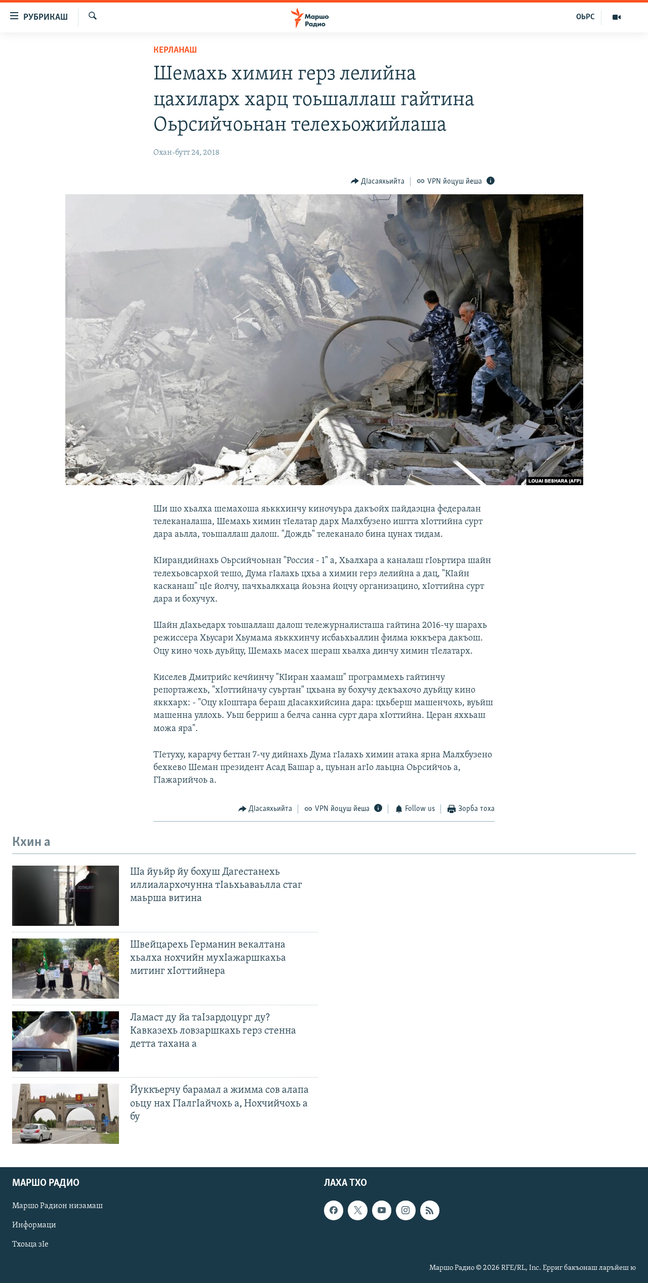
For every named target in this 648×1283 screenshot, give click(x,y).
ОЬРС (585, 17)
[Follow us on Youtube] (381, 1210)
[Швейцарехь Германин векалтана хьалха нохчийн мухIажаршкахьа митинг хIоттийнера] (65, 968)
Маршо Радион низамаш (57, 1207)
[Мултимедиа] (616, 17)
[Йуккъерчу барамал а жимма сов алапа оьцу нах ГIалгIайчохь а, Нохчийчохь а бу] (65, 1114)
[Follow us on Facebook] (333, 1210)
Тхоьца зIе (30, 1245)
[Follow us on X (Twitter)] (357, 1210)
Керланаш (175, 50)
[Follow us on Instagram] (405, 1210)
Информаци (34, 1226)
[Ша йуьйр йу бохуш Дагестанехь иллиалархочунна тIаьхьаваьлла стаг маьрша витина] (65, 896)
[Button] (378, 181)
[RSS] (429, 1210)
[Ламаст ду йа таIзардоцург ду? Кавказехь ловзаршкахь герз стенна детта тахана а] (65, 1041)
